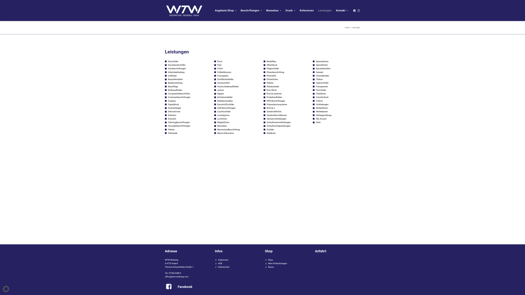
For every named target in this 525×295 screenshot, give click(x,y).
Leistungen (325, 10)
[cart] (358, 10)
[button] (354, 10)
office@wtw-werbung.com (176, 276)
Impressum (223, 260)
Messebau (272, 10)
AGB (220, 263)
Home (347, 27)
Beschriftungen (250, 10)
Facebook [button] (185, 287)
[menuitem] (225, 10)
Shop (270, 260)
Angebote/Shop (224, 10)
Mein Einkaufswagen (277, 263)
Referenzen (307, 10)
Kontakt (340, 10)
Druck (289, 10)
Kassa (271, 267)
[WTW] (184, 10)
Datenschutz (223, 267)
